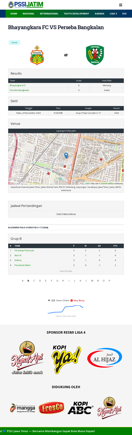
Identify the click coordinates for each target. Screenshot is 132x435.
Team (17, 245)
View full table (66, 271)
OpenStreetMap (107, 183)
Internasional (49, 13)
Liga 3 (113, 13)
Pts (115, 245)
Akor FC (18, 255)
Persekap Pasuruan (24, 250)
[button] (22, 280)
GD (99, 245)
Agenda (99, 13)
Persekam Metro (22, 265)
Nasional (28, 13)
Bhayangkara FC (18, 85)
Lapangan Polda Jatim (66, 130)
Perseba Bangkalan (19, 90)
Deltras (18, 260)
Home (13, 13)
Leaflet (87, 183)
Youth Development (76, 13)
